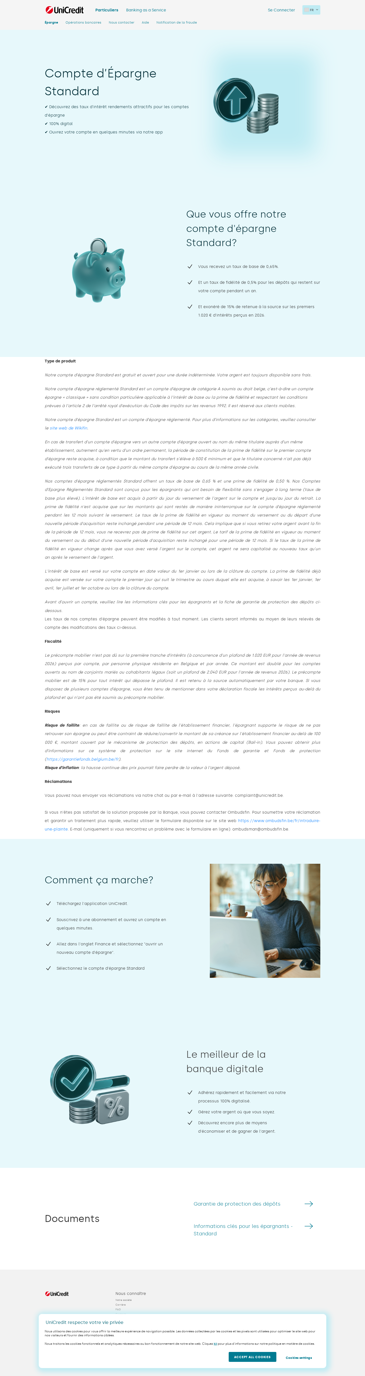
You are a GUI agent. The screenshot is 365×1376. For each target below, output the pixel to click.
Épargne (51, 22)
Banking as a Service (146, 10)
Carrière (120, 1304)
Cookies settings (299, 1358)
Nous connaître (130, 1293)
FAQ (118, 1309)
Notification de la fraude (176, 22)
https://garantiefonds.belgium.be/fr (82, 759)
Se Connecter (281, 10)
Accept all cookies (252, 1357)
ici (215, 1343)
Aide (145, 22)
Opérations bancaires (83, 22)
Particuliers (106, 10)
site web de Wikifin (68, 428)
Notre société (123, 1300)
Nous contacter (121, 22)
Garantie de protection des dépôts (237, 1204)
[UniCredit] (64, 10)
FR (312, 10)
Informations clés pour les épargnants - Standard (243, 1230)
